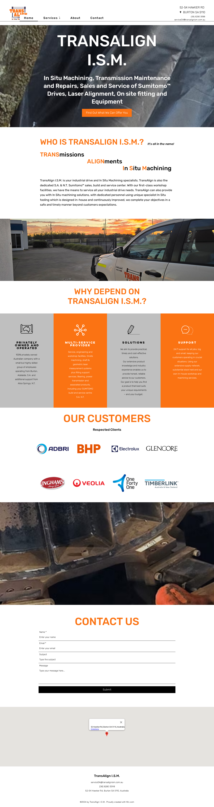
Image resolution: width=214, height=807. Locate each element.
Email (42, 643)
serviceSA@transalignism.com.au (189, 19)
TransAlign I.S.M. (107, 776)
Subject (43, 654)
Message (43, 666)
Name (42, 632)
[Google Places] (180, 12)
